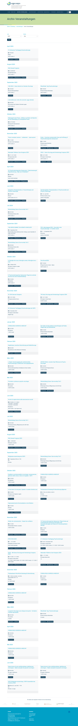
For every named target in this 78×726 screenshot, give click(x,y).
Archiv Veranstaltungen (28, 26)
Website (17, 59)
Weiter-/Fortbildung (11, 26)
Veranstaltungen (19, 26)
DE (67, 12)
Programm (11, 59)
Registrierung (18, 77)
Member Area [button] (60, 12)
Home (9, 12)
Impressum (31, 718)
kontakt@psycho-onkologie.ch (14, 720)
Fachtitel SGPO (32, 715)
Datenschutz (31, 720)
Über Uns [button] (13, 12)
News (30, 716)
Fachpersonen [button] (32, 12)
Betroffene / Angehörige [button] (44, 12)
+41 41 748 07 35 (14, 719)
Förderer (53, 12)
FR (69, 12)
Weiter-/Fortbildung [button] (22, 12)
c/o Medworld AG (11, 716)
